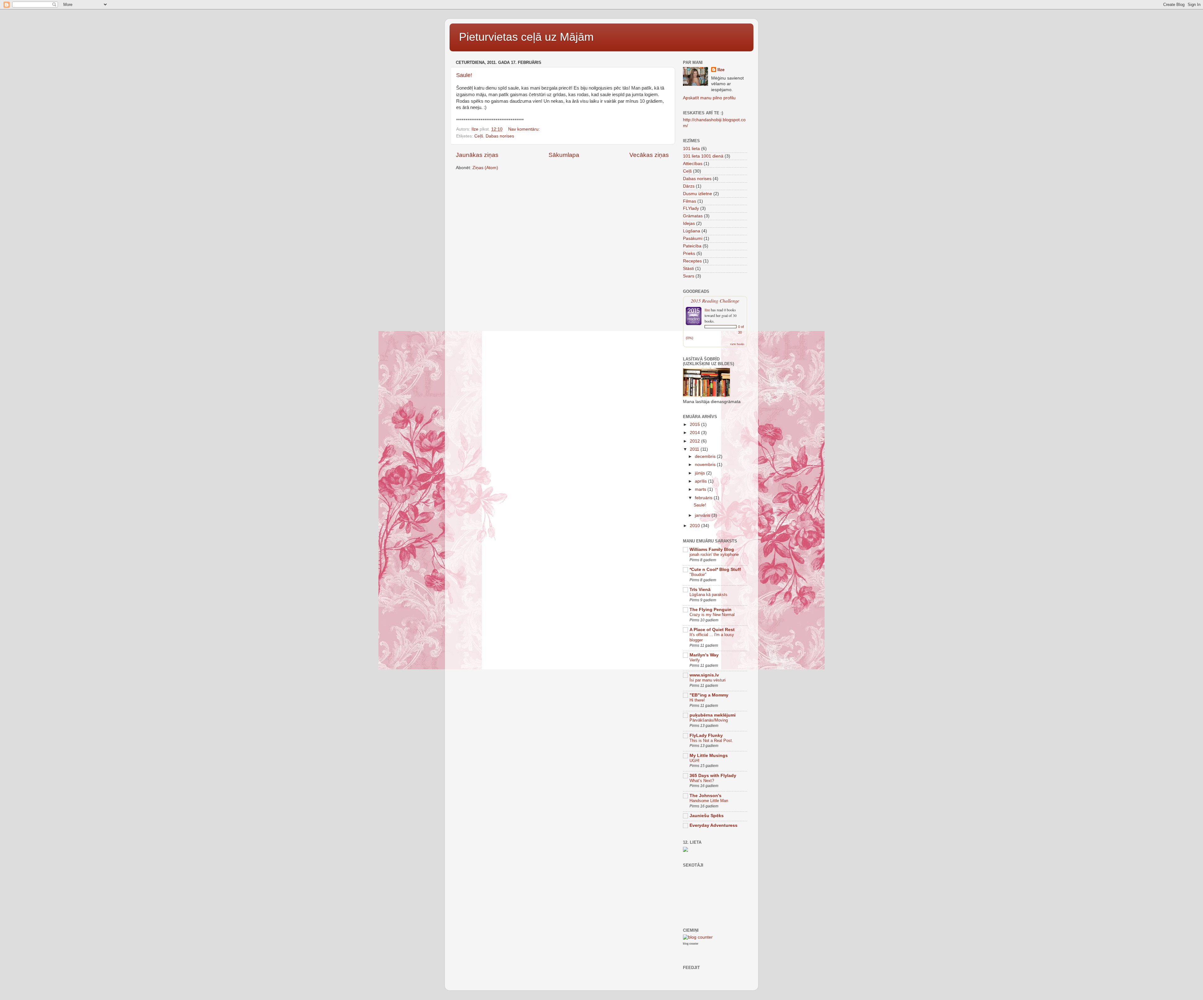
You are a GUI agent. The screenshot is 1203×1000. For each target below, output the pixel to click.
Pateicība (692, 246)
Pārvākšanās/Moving (709, 720)
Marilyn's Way (704, 655)
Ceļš (478, 136)
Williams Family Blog (712, 549)
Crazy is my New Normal (712, 614)
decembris (706, 456)
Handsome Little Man (709, 800)
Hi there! (697, 700)
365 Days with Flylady (713, 775)
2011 (695, 449)
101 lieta (691, 148)
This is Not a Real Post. (711, 740)
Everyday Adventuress (713, 825)
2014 (695, 432)
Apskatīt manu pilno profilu (709, 98)
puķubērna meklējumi (713, 715)
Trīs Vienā (700, 589)
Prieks (689, 253)
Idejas (689, 223)
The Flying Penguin (711, 609)
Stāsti (688, 268)
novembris (706, 464)
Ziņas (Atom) (485, 167)
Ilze (721, 69)
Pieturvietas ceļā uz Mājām (526, 36)
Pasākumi (692, 238)
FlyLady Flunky (706, 735)
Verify (695, 660)
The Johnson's (705, 795)
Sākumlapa (564, 155)
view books (737, 344)
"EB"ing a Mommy (709, 695)
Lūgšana (691, 231)
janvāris (703, 515)
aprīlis (701, 481)
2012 (695, 441)
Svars (688, 276)
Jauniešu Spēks (707, 815)
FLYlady (691, 208)
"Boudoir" (698, 574)
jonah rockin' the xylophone (714, 554)
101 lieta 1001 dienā (703, 156)
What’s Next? (702, 780)
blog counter (690, 943)
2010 (695, 525)
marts (701, 489)
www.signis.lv (704, 675)
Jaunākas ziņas (477, 155)
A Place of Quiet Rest (712, 629)
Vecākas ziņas (649, 155)
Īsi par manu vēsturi (708, 680)
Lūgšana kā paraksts (708, 594)
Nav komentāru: (524, 129)
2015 (695, 424)
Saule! (464, 75)
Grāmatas (693, 216)
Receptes (692, 261)
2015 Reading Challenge (715, 300)
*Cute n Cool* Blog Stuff (715, 569)
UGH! (695, 760)
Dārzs (689, 186)
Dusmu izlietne (697, 193)
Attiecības (692, 163)
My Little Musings (709, 755)
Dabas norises (500, 136)
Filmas (689, 201)
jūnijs (700, 473)
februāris (704, 497)
